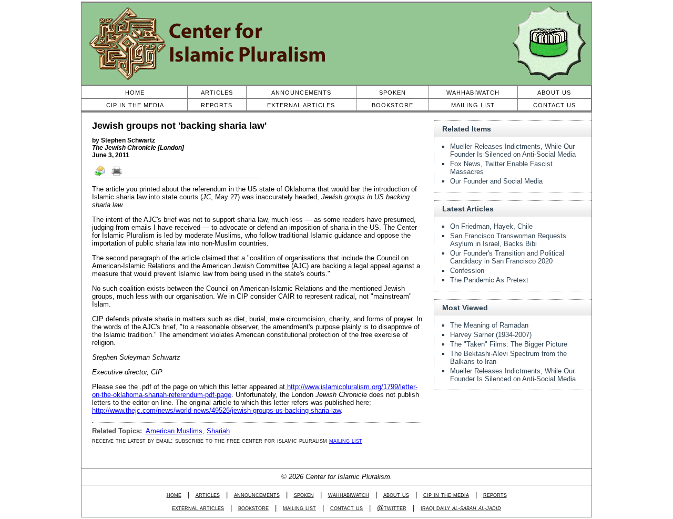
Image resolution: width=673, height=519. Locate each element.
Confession (467, 270)
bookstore (253, 508)
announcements (257, 494)
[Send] (100, 175)
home (174, 494)
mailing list (345, 440)
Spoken (392, 92)
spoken (304, 494)
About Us (554, 92)
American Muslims (174, 431)
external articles (198, 508)
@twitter (391, 508)
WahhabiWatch (472, 92)
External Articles (301, 105)
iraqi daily (461, 508)
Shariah (218, 431)
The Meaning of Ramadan (489, 325)
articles (208, 494)
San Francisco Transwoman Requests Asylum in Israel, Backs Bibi (508, 240)
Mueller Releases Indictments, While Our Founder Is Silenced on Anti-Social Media (513, 150)
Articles (217, 92)
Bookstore (392, 105)
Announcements (301, 92)
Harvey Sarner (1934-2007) (491, 335)
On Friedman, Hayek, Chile (491, 226)
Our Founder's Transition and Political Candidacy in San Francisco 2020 (507, 257)
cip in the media (446, 494)
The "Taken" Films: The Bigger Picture (508, 344)
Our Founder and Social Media (496, 181)
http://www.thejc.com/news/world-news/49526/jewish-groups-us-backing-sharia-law (216, 410)
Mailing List (473, 105)
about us (396, 494)
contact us (346, 508)
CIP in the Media (135, 105)
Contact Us (554, 105)
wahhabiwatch (348, 494)
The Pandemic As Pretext (489, 280)
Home (135, 92)
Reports (216, 105)
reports (495, 494)
